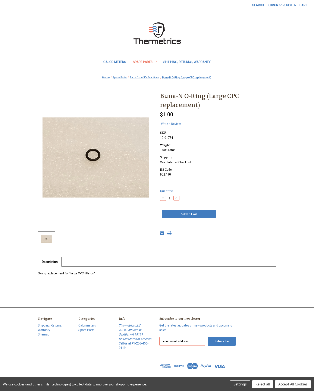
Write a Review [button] (171, 124)
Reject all (262, 384)
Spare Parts (143, 62)
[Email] (162, 233)
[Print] (169, 233)
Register (289, 5)
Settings (240, 384)
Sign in (273, 5)
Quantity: (166, 191)
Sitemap (43, 334)
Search (258, 5)
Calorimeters (114, 62)
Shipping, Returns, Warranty (187, 62)
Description (50, 262)
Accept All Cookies (293, 384)
